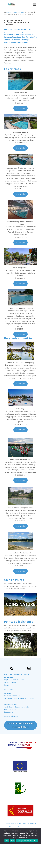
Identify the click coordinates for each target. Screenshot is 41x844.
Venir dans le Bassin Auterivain (16, 707)
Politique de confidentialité (27, 841)
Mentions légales (11, 716)
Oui (7, 841)
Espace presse (10, 710)
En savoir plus (20, 108)
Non (12, 841)
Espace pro (8, 712)
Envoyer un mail (10, 704)
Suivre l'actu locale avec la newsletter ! (20, 725)
